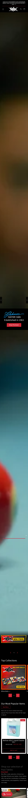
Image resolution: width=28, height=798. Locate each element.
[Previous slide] (1, 300)
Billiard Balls (5, 691)
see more (6, 707)
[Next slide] (27, 300)
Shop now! (4, 772)
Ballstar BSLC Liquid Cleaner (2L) (13, 741)
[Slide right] (17, 652)
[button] (3, 9)
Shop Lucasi (14, 325)
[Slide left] (10, 652)
